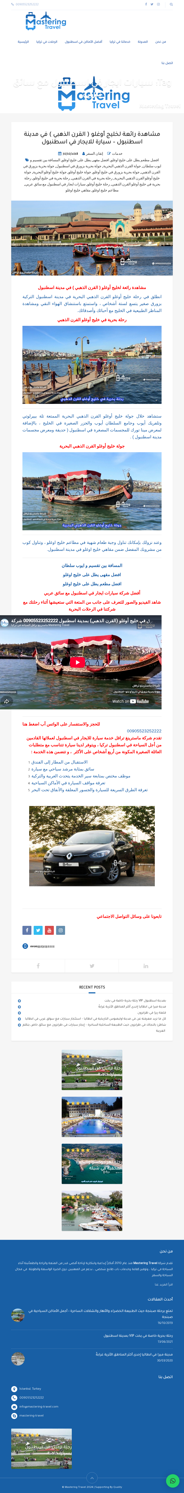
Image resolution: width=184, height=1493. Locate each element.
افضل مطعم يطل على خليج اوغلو (135, 160)
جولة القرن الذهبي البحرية (122, 166)
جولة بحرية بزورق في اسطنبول (78, 166)
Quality (117, 1487)
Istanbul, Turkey (30, 1389)
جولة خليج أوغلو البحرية (50, 172)
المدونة (143, 42)
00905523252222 (144, 731)
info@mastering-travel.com (39, 1407)
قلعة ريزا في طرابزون (152, 1013)
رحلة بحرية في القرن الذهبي (92, 178)
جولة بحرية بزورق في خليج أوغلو (116, 172)
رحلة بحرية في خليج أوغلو (51, 178)
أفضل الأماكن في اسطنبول (83, 42)
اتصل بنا (167, 63)
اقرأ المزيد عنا (164, 1285)
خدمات (117, 153)
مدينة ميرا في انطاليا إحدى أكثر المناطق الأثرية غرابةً (132, 1007)
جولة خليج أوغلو (79, 172)
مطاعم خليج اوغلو (105, 190)
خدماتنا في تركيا (120, 42)
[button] (173, 1481)
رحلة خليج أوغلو (98, 184)
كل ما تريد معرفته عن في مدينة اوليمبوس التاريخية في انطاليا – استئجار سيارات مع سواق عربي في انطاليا (95, 1019)
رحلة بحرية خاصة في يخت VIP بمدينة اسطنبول (135, 1001)
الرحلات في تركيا (46, 42)
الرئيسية (23, 42)
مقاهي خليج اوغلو (78, 190)
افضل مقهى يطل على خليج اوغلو (85, 160)
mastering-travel (32, 1416)
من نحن (160, 42)
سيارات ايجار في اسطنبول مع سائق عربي (55, 184)
